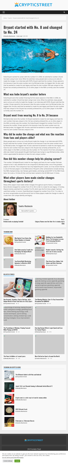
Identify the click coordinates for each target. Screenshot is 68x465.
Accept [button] (17, 461)
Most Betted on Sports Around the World (49, 344)
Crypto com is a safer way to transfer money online (9, 399)
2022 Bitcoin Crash (9, 410)
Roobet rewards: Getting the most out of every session (40, 252)
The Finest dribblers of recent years (18, 344)
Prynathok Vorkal (21, 242)
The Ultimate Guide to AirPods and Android (9, 375)
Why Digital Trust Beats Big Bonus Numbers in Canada (8, 240)
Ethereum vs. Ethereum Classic (9, 422)
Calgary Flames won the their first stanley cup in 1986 (49, 221)
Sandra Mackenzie (10, 36)
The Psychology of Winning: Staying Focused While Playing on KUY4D (18, 316)
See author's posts (27, 211)
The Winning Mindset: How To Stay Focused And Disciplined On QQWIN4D (49, 287)
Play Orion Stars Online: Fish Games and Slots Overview (40, 263)
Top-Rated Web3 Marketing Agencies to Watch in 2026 (8, 263)
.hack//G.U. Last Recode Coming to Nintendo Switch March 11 (9, 387)
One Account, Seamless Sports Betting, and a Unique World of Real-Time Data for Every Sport (18, 287)
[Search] (64, 12)
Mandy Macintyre (21, 253)
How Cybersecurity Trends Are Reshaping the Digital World (8, 252)
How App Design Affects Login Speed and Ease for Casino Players (49, 316)
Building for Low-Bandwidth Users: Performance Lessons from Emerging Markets (40, 240)
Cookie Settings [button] (8, 461)
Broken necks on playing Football (13, 220)
